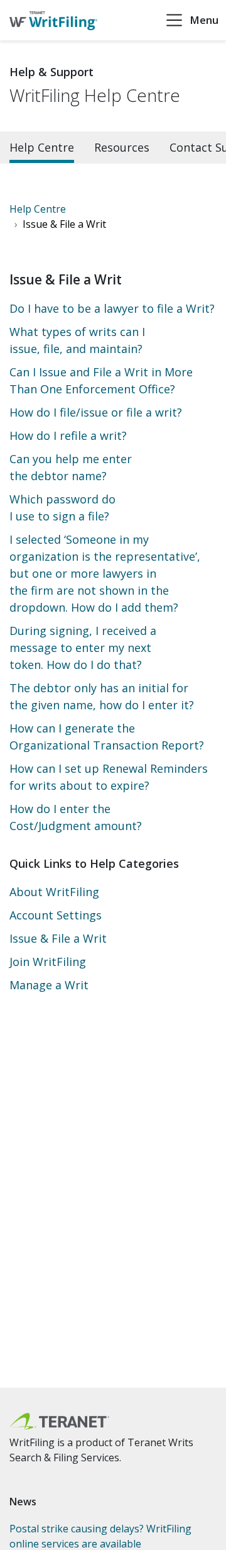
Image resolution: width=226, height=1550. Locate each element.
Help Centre (41, 147)
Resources (121, 147)
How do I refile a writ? (68, 435)
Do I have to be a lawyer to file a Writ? (112, 308)
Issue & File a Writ (58, 938)
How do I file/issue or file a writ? (95, 412)
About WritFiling (54, 891)
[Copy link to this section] (48, 1501)
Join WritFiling (47, 961)
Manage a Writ (49, 984)
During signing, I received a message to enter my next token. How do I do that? (82, 647)
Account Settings (55, 915)
